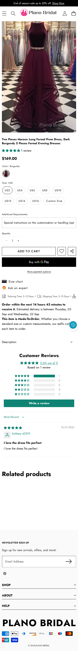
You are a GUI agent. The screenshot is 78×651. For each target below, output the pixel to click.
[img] (13, 428)
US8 (45, 190)
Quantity (6, 233)
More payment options (39, 271)
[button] (73, 13)
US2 (7, 190)
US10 (58, 190)
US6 (32, 190)
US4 (20, 190)
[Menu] (4, 13)
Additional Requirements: (15, 214)
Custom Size (54, 201)
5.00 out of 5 (49, 363)
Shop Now (58, 3)
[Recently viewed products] (73, 325)
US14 (22, 201)
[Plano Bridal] (38, 13)
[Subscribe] (68, 561)
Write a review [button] (39, 403)
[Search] (13, 13)
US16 (35, 201)
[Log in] (64, 13)
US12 (8, 201)
